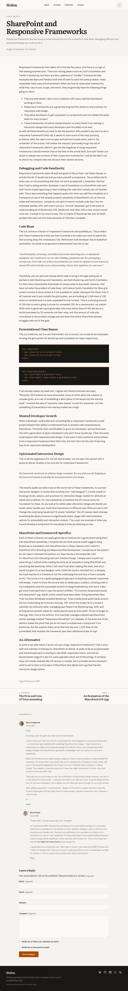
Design (9, 49)
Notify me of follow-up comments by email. (40, 941)
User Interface (30, 49)
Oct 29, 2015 (30, 726)
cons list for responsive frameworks (69, 462)
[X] (115, 972)
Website (22, 903)
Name (21, 881)
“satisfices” (71, 512)
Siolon (11, 5)
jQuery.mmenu (42, 516)
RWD (38, 681)
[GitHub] (105, 972)
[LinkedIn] (110, 972)
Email (21, 892)
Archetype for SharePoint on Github (56, 649)
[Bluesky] (100, 972)
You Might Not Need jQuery (49, 842)
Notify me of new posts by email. (36, 947)
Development (18, 49)
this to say (83, 243)
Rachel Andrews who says (81, 391)
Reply (28, 804)
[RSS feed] (120, 972)
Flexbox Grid (50, 79)
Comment (23, 913)
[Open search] (119, 5)
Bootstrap (79, 280)
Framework (30, 681)
